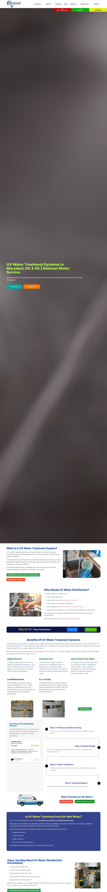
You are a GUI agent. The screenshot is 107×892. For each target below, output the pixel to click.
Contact (96, 4)
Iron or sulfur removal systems (23, 842)
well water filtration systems (54, 829)
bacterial (63, 824)
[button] (38, 760)
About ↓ (49, 4)
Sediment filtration (19, 832)
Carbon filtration (18, 836)
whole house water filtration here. (68, 619)
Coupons (58, 4)
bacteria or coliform (70, 600)
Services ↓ (38, 4)
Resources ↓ (85, 4)
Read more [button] (13, 756)
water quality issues (14, 885)
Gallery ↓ (73, 4)
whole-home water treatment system (70, 607)
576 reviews (19, 743)
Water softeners (18, 839)
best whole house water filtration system (39, 845)
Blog (66, 4)
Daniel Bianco (18, 758)
